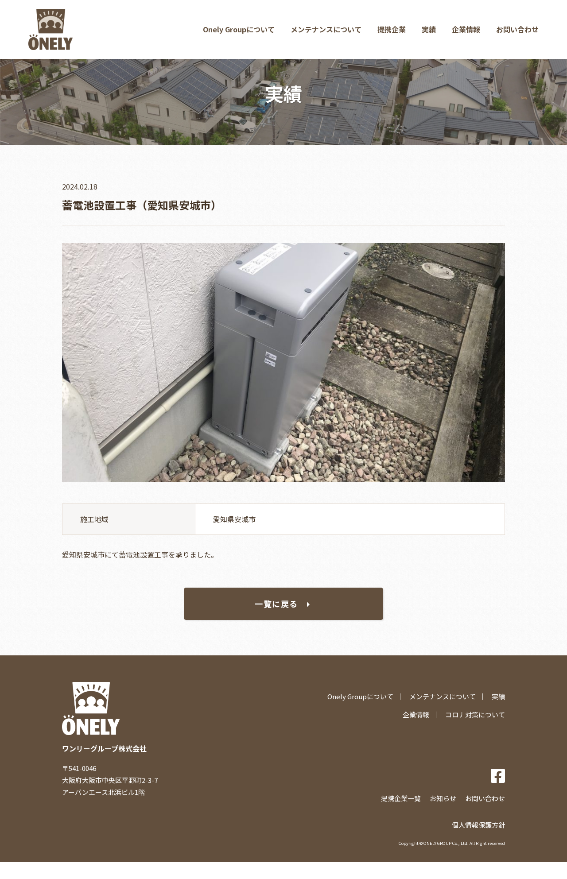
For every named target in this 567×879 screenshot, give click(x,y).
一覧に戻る (276, 603)
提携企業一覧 (401, 798)
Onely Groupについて (239, 29)
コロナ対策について (475, 714)
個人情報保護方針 (478, 824)
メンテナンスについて (326, 29)
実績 (429, 29)
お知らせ (443, 798)
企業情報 (466, 29)
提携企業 (391, 29)
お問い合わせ (517, 29)
